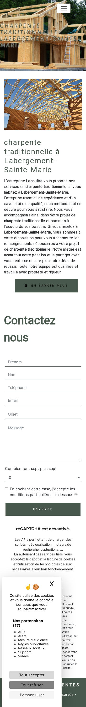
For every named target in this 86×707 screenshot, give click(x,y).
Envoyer (43, 509)
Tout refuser (32, 685)
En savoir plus (48, 285)
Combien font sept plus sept (31, 468)
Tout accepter (31, 675)
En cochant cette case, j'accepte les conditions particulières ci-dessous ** (44, 492)
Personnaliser (32, 695)
